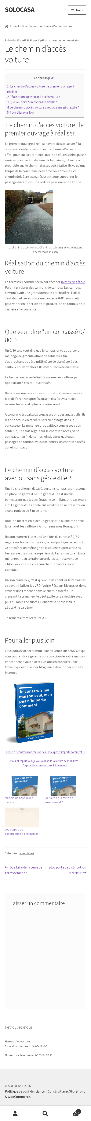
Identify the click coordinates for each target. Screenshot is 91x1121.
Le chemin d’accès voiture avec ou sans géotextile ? (43, 107)
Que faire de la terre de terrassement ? (23, 870)
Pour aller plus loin (20, 112)
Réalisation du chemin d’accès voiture (33, 97)
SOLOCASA (19, 9)
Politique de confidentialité (25, 1091)
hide (52, 78)
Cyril (41, 40)
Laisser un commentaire (63, 40)
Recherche (45, 1114)
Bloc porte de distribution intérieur (67, 870)
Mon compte (15, 1114)
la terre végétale (73, 282)
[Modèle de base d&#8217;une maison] (22, 786)
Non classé (29, 26)
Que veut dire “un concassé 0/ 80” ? (32, 102)
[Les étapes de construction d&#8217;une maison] (22, 817)
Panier (70, 1110)
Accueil (14, 26)
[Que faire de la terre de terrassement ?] (60, 786)
